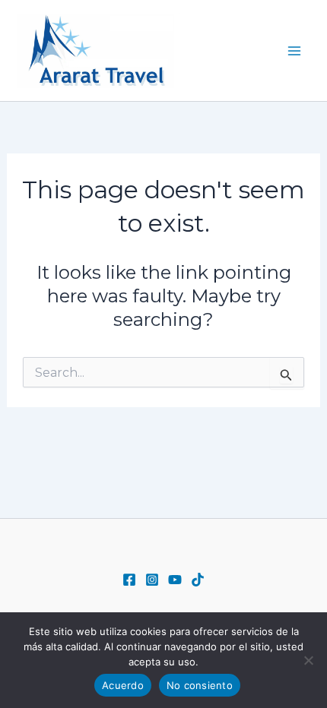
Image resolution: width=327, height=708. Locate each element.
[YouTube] (175, 579)
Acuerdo (123, 685)
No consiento (200, 685)
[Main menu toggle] (295, 50)
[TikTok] (198, 579)
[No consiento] (308, 660)
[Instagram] (152, 579)
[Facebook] (129, 579)
